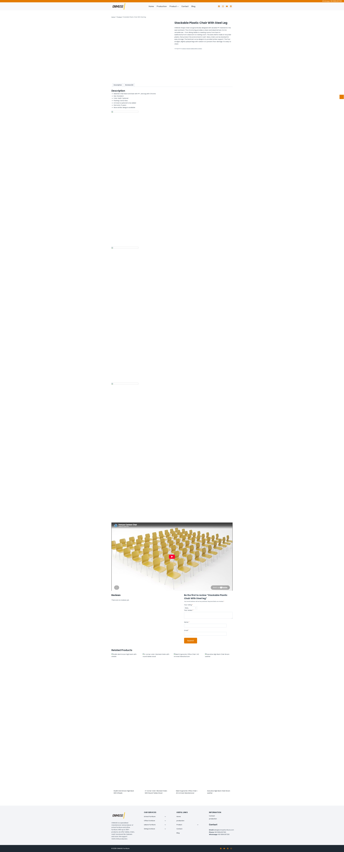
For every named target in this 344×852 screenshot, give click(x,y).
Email (186, 630)
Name (186, 622)
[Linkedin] (231, 6)
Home (151, 6)
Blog (193, 6)
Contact (185, 6)
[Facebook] (219, 6)
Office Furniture (149, 821)
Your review (188, 610)
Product (183, 48)
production (162, 6)
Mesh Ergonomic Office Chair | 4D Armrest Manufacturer (186, 792)
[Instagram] (223, 6)
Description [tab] (118, 85)
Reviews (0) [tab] (129, 85)
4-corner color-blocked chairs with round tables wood (156, 792)
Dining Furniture (149, 829)
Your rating (188, 605)
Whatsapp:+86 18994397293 (332, 1)
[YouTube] (227, 6)
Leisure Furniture (150, 825)
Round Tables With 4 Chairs (194, 48)
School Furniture (149, 816)
